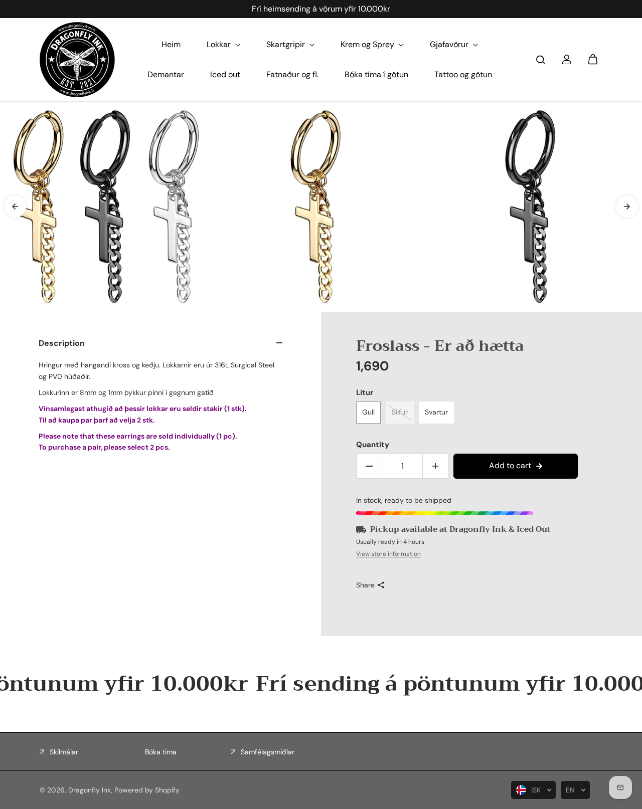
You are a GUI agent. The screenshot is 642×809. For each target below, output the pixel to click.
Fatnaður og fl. (292, 74)
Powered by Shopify (147, 789)
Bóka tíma (161, 751)
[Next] (627, 206)
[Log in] (566, 59)
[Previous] (15, 206)
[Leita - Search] (540, 59)
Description (62, 343)
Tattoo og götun (463, 74)
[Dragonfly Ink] (77, 59)
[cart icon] (592, 59)
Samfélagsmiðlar (267, 751)
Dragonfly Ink (89, 789)
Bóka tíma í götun (376, 74)
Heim (171, 44)
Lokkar (220, 44)
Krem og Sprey (368, 44)
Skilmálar (64, 751)
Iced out (225, 74)
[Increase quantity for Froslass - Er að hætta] (435, 466)
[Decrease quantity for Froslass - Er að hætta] (369, 466)
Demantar (165, 74)
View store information (388, 554)
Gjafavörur (450, 44)
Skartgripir (286, 44)
